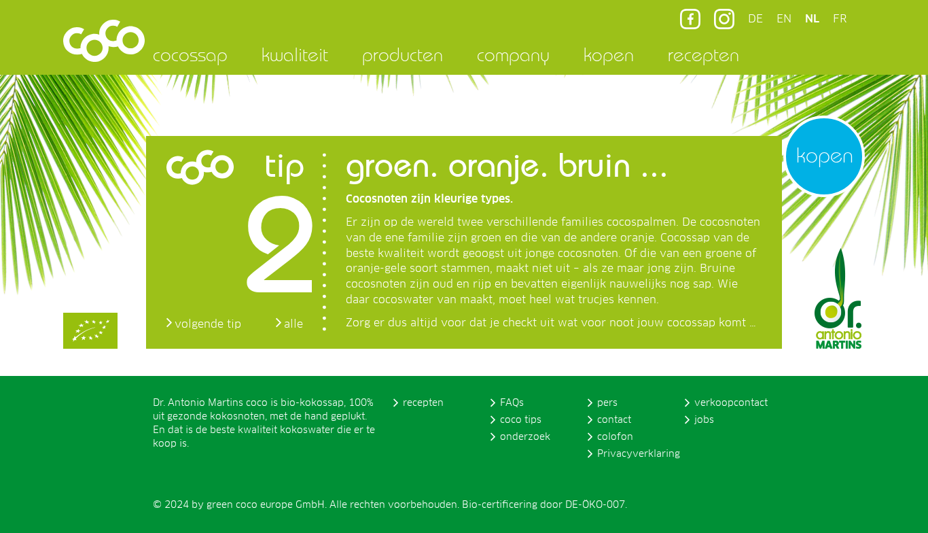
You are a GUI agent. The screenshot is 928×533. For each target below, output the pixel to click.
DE (755, 19)
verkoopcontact (731, 403)
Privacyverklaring (638, 454)
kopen (609, 54)
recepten (703, 54)
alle (293, 324)
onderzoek (525, 437)
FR (839, 19)
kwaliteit (295, 54)
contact (614, 420)
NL (812, 19)
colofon (615, 437)
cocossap (190, 54)
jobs (704, 420)
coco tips (520, 420)
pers (607, 403)
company (513, 54)
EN (784, 19)
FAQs (512, 403)
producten (402, 54)
